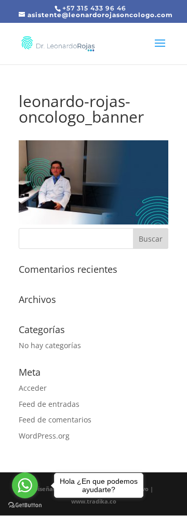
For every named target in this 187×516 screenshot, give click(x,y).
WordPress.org (44, 436)
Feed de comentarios (55, 420)
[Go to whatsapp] (25, 485)
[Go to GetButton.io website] (25, 505)
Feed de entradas (49, 404)
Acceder (33, 388)
